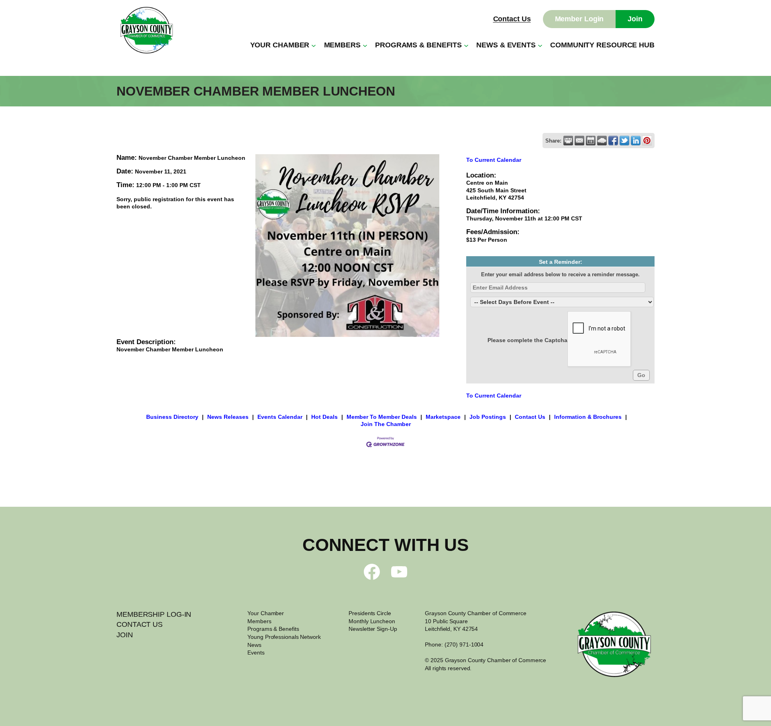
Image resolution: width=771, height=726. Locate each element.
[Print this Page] (568, 140)
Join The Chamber (386, 424)
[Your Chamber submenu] (313, 45)
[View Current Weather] (602, 140)
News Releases (228, 417)
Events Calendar (279, 417)
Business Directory (172, 417)
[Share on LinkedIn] (635, 140)
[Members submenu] (365, 45)
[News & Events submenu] (540, 45)
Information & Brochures (588, 417)
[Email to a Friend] (579, 140)
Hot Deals (324, 417)
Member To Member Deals (382, 417)
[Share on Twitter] (624, 140)
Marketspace (443, 417)
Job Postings (487, 417)
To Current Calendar (493, 160)
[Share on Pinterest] (647, 140)
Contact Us (512, 19)
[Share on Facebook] (613, 140)
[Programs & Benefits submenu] (466, 45)
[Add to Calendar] (591, 140)
